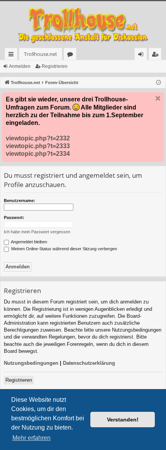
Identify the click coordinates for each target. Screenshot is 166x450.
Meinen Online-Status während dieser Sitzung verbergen (63, 248)
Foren (71, 55)
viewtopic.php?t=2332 (38, 138)
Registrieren (55, 66)
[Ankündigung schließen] (158, 98)
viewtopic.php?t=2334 (38, 153)
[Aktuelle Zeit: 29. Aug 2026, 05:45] (158, 82)
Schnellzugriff (12, 55)
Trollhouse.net (40, 54)
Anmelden (19, 66)
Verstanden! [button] (123, 419)
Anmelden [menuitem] (142, 55)
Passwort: (14, 217)
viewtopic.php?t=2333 (38, 146)
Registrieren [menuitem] (156, 55)
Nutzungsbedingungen (31, 363)
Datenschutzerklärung (89, 363)
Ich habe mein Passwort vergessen (37, 231)
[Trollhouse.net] (83, 24)
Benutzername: (19, 200)
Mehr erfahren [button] (31, 438)
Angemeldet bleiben (28, 241)
